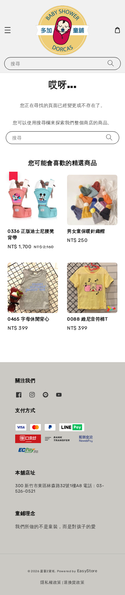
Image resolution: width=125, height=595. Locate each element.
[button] (7, 30)
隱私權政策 (50, 582)
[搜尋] (110, 63)
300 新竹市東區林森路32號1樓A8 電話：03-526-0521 (59, 488)
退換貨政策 (74, 582)
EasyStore (87, 571)
